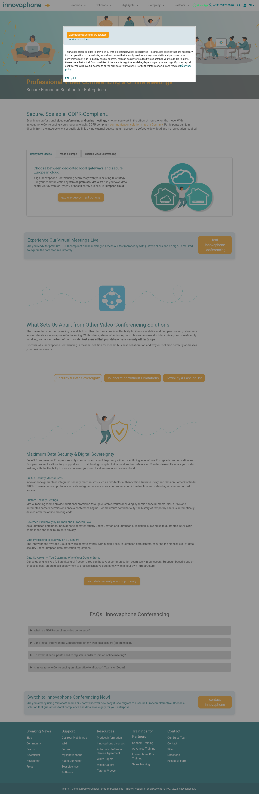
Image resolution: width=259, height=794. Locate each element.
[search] (239, 5)
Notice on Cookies (79, 39)
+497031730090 (223, 5)
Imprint (72, 78)
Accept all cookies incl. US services (87, 34)
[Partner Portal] (245, 5)
